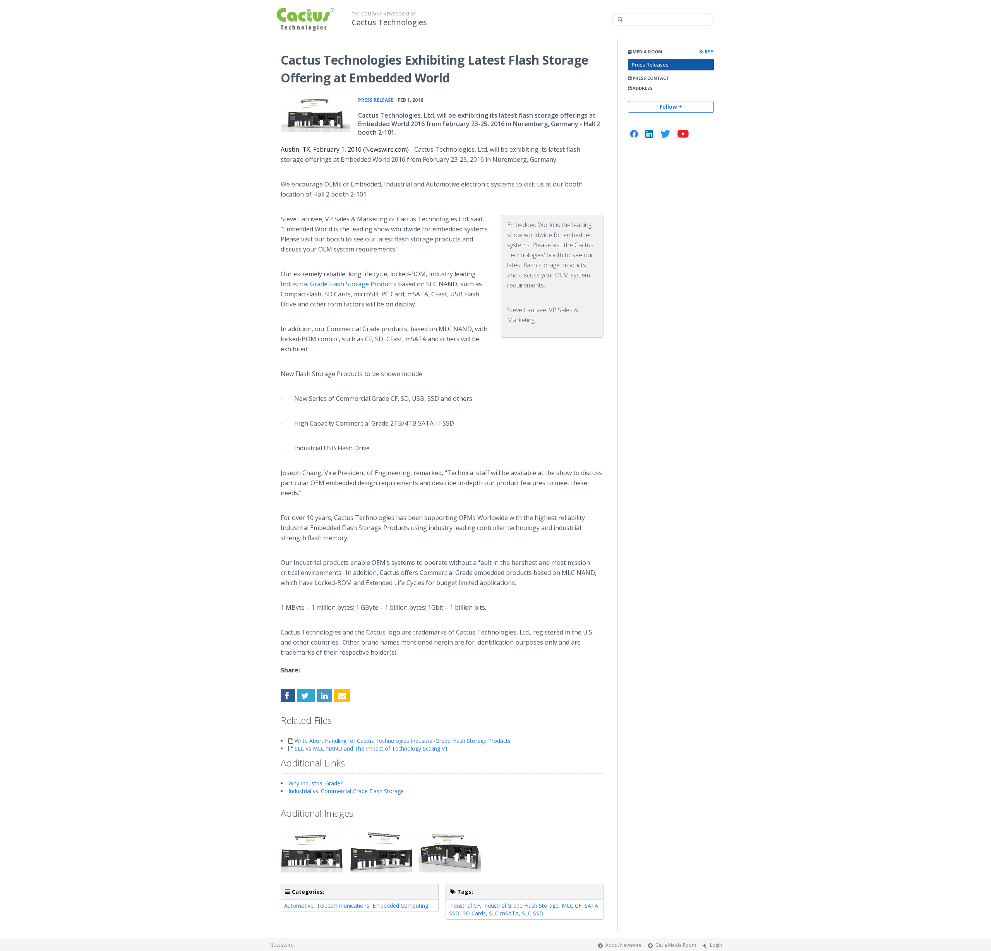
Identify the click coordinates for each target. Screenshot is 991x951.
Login (716, 945)
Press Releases (650, 64)
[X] (665, 134)
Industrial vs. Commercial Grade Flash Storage (346, 791)
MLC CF (571, 905)
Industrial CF (464, 905)
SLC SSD (533, 913)
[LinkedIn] (649, 134)
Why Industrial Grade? (315, 783)
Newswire (281, 944)
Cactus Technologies (389, 22)
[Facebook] (634, 134)
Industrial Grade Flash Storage (521, 905)
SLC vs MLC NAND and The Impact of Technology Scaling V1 (371, 748)
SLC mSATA (504, 913)
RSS (708, 51)
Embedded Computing (400, 905)
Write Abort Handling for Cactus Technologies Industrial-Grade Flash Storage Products (403, 740)
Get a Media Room (675, 945)
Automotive (299, 905)
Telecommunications (343, 905)
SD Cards (474, 913)
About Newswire (623, 945)
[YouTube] (683, 134)
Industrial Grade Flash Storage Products (338, 284)
